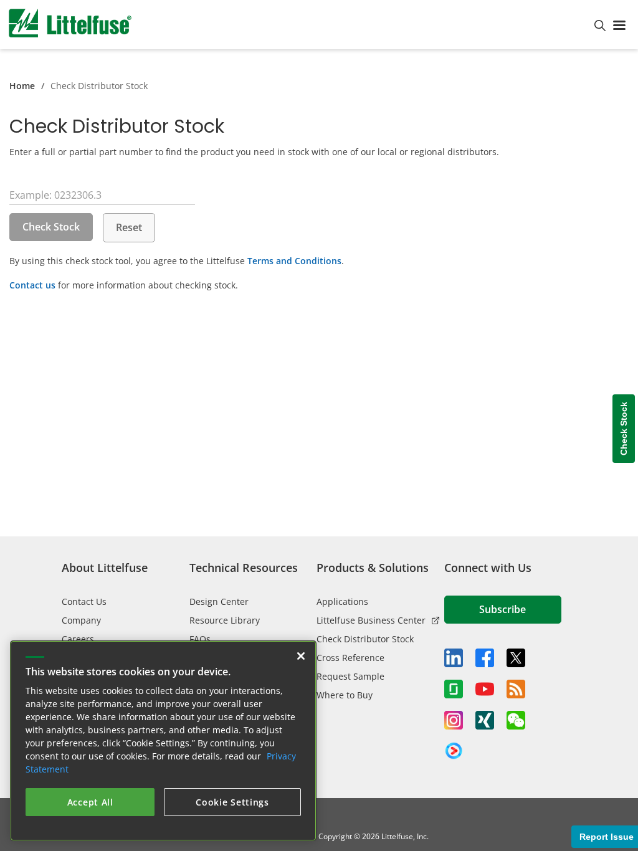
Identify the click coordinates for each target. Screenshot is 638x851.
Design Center (219, 601)
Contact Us (84, 601)
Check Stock (51, 227)
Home (22, 86)
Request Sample (350, 676)
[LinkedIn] (453, 658)
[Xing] (484, 720)
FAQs (200, 639)
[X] (516, 658)
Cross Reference (350, 657)
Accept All (90, 802)
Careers (78, 639)
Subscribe (502, 609)
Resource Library (224, 620)
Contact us (32, 285)
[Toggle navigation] (622, 24)
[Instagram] (453, 720)
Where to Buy (345, 695)
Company (81, 620)
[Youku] (453, 751)
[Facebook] (484, 658)
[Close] (301, 656)
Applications (342, 601)
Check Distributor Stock (365, 639)
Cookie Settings (232, 802)
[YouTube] (484, 689)
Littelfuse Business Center (371, 620)
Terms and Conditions (294, 261)
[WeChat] (516, 720)
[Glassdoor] (453, 689)
